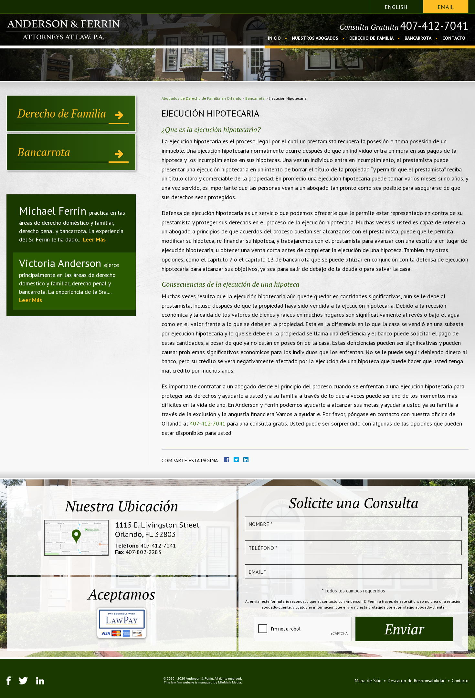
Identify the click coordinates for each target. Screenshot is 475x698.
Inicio (274, 38)
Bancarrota (418, 38)
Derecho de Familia (371, 38)
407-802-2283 (143, 552)
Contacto (453, 38)
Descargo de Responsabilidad (417, 680)
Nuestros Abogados (315, 38)
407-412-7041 (434, 25)
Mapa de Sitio (368, 680)
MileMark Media (229, 682)
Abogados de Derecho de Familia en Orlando (201, 98)
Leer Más (94, 239)
